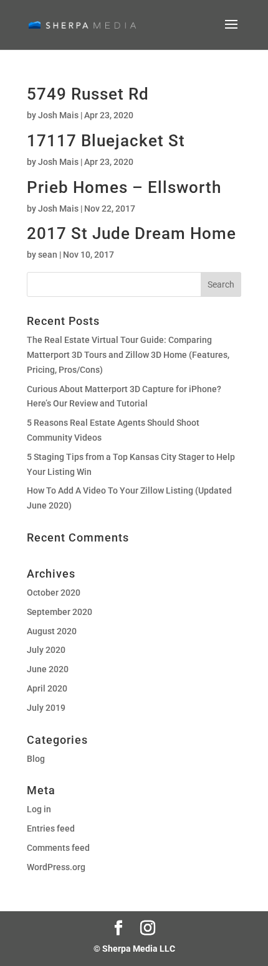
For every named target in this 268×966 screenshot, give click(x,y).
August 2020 (52, 631)
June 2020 (48, 669)
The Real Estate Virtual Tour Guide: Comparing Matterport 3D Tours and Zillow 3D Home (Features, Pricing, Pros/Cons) (128, 355)
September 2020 (59, 612)
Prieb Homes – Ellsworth (124, 187)
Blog (36, 759)
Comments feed (58, 848)
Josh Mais (58, 115)
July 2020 (46, 650)
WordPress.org (56, 867)
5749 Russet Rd (88, 94)
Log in (39, 809)
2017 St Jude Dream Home (131, 233)
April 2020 (47, 688)
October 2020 (53, 593)
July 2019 (46, 708)
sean (47, 255)
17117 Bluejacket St (106, 140)
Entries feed (51, 828)
